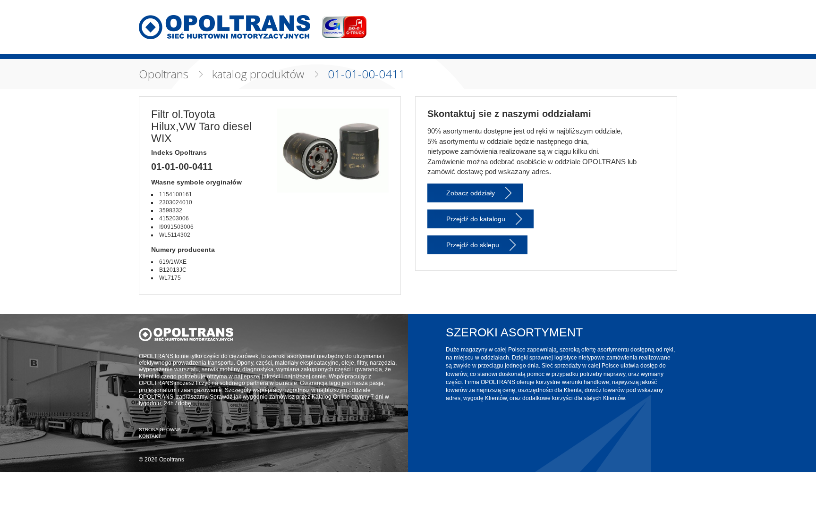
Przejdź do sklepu (472, 245)
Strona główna (160, 429)
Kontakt (150, 436)
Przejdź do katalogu (475, 219)
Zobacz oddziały (470, 193)
